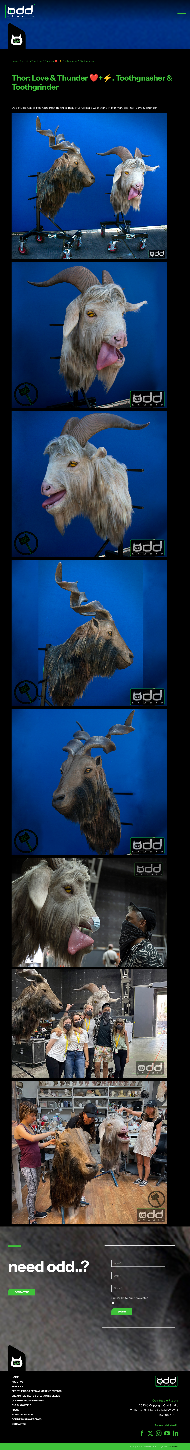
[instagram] (158, 1433)
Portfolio (24, 61)
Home (15, 61)
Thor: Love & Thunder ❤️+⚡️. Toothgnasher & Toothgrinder (92, 82)
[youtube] (167, 1433)
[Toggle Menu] (181, 11)
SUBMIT (122, 1311)
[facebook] (142, 1433)
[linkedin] (175, 1433)
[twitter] (150, 1433)
